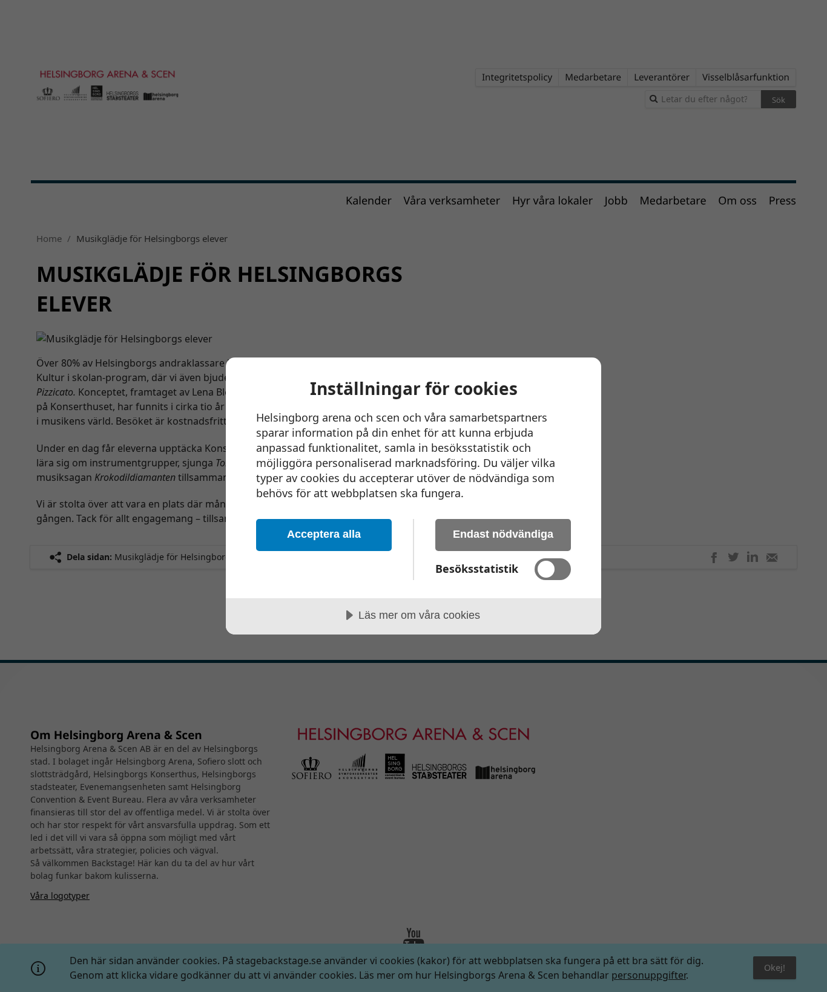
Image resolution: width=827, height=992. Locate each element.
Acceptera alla (324, 534)
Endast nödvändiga (503, 534)
